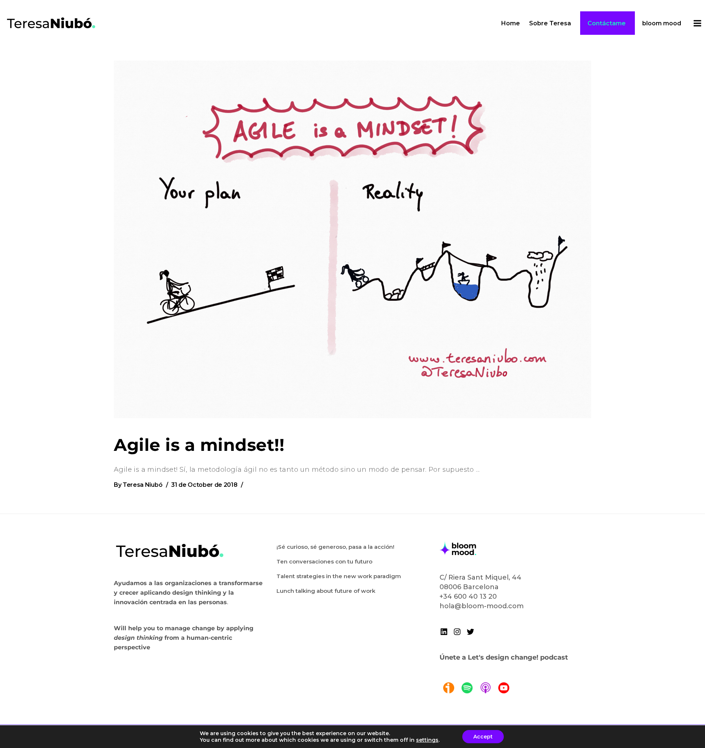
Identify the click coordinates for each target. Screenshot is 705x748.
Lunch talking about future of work (325, 590)
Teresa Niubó (142, 484)
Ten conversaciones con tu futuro (324, 561)
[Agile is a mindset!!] (352, 239)
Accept (483, 736)
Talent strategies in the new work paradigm (338, 576)
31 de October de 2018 (204, 484)
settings (427, 740)
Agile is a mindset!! (199, 444)
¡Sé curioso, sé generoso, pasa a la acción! (335, 546)
